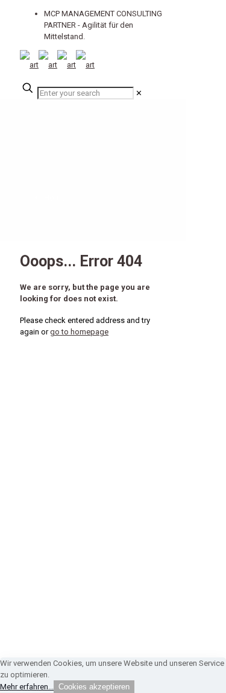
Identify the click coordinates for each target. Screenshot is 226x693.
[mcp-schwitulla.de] (57, 64)
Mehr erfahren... (27, 686)
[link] (139, 93)
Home (54, 197)
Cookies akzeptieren (94, 686)
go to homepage (79, 331)
